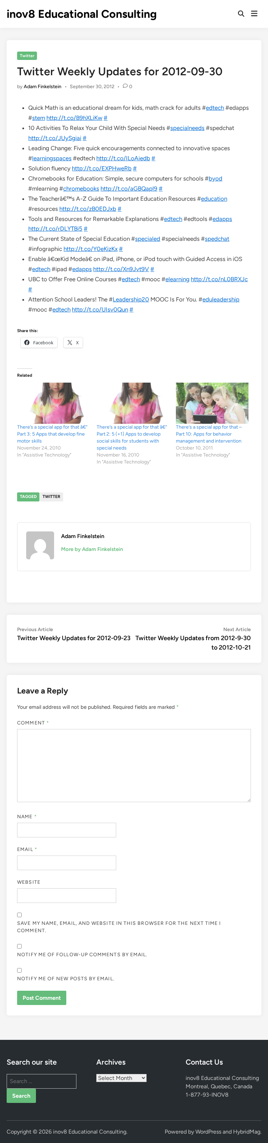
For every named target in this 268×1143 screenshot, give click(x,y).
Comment (33, 723)
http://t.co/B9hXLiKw (74, 117)
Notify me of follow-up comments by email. (82, 955)
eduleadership (220, 299)
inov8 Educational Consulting (82, 14)
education (214, 198)
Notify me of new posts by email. (65, 979)
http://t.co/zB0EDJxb (87, 208)
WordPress (208, 1131)
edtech (215, 107)
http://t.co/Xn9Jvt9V (121, 269)
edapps (222, 218)
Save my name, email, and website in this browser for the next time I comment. (119, 927)
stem (38, 117)
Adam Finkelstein (42, 87)
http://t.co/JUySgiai (54, 138)
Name (27, 817)
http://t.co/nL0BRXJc (219, 279)
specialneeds (187, 127)
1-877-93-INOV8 (207, 1094)
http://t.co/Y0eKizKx (91, 248)
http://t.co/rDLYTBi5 (55, 228)
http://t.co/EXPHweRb (102, 168)
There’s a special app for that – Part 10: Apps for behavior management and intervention (209, 434)
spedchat (217, 238)
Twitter (27, 55)
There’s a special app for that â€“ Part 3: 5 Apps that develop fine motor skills (52, 434)
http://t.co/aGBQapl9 (128, 188)
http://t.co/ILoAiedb (123, 158)
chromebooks (81, 188)
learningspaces (52, 158)
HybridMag (246, 1131)
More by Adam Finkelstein (92, 549)
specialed (147, 238)
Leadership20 (131, 299)
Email (27, 849)
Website (28, 882)
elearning (177, 279)
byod (215, 178)
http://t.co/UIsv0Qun (100, 309)
